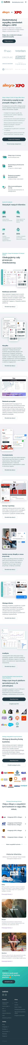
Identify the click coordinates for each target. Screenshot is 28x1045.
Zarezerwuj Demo (6, 1017)
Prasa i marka (18, 1007)
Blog (3, 1024)
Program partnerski (19, 1015)
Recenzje (4, 1033)
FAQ (3, 1015)
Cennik (4, 1011)
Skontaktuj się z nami (17, 2)
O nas (16, 1002)
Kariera (16, 1004)
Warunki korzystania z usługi (20, 1012)
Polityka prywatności (20, 1009)
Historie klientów (6, 1013)
